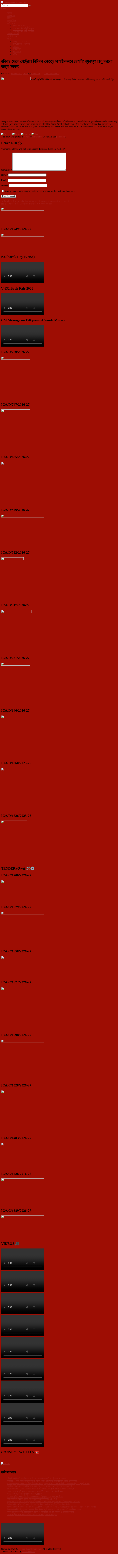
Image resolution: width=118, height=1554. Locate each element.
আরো (9, 38)
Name (4, 175)
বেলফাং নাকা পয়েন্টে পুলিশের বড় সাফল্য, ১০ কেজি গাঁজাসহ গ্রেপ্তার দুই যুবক (35, 1491)
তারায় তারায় (17, 49)
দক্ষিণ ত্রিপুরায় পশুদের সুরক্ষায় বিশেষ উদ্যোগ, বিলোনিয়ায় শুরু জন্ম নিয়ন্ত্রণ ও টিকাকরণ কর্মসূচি (40, 1512)
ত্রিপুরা (26, 136)
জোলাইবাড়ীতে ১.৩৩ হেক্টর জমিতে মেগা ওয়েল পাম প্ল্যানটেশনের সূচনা (32, 1514)
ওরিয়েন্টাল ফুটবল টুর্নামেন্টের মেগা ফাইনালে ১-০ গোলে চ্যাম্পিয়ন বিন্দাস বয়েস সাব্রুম (36, 1478)
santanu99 (35, 73)
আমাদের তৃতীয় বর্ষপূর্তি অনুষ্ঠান (23, 28)
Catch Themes (28, 1551)
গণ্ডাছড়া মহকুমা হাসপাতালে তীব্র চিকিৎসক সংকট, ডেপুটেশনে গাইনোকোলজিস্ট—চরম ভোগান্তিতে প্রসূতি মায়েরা (48, 1483)
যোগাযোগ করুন (12, 36)
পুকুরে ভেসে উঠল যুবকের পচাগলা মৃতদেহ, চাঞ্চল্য (24, 1494)
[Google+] (26, 134)
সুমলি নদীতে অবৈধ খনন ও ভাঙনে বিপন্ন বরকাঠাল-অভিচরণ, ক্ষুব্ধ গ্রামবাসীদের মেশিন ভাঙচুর (40, 1488)
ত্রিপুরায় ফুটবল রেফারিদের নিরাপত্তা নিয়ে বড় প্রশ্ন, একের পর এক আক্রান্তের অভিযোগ (39, 1486)
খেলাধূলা (16, 46)
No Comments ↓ (51, 73)
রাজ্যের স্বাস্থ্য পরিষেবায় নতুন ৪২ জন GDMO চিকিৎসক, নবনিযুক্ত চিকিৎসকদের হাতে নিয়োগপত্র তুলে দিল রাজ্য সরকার (51, 1506)
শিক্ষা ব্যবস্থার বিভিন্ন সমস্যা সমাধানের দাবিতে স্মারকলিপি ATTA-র (32, 1499)
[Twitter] (16, 134)
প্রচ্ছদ (9, 13)
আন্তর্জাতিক (11, 20)
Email (3, 180)
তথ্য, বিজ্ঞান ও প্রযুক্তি (21, 44)
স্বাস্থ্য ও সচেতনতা (20, 41)
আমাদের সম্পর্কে (13, 33)
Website (4, 185)
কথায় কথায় (17, 51)
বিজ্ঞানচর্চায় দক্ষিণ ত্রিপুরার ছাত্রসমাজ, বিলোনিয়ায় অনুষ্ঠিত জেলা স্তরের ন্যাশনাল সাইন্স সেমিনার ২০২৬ (44, 1509)
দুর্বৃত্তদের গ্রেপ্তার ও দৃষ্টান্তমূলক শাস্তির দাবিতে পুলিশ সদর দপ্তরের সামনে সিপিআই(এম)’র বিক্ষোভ (43, 1501)
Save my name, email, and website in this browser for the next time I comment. (40, 191)
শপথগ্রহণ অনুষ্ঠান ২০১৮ (22, 26)
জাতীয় (9, 18)
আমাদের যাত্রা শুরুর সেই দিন (23, 31)
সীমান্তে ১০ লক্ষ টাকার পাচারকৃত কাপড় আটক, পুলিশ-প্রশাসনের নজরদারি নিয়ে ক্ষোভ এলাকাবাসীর (42, 1481)
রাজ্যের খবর (11, 15)
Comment (6, 170)
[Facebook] (6, 134)
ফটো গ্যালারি (11, 23)
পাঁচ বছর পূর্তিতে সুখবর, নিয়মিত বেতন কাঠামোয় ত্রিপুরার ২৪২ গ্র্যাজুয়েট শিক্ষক (35, 1496)
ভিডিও (15, 54)
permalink (60, 136)
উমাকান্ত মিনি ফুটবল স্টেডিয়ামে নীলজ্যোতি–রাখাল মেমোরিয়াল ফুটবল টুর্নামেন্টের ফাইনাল (38, 1504)
